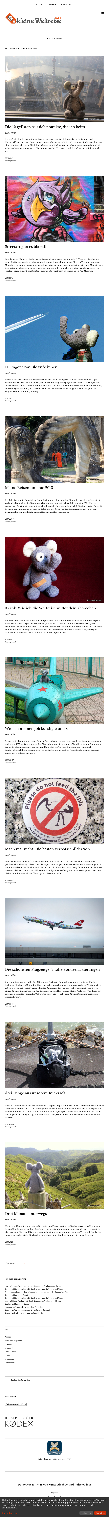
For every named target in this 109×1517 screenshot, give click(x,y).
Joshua (8, 1304)
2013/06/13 (9, 1004)
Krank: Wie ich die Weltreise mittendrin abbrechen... (51, 608)
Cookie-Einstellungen (20, 1380)
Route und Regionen (13, 1341)
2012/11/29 (9, 1242)
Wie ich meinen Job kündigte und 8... (37, 729)
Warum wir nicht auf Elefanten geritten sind (32, 1310)
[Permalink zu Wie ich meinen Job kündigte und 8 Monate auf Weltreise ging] (54, 690)
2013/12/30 (9, 519)
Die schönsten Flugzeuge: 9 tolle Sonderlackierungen (52, 969)
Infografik (53, 4)
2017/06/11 (9, 278)
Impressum (9, 1359)
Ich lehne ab (86, 1513)
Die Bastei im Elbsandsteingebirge (28, 1313)
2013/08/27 (9, 760)
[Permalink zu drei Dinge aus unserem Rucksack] (54, 1055)
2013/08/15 (9, 880)
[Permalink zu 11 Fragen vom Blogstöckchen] (54, 329)
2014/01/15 (9, 399)
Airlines (8, 1337)
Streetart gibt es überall (25, 247)
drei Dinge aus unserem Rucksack (35, 1093)
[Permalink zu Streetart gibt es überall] (54, 209)
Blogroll (8, 1355)
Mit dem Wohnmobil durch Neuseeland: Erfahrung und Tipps (36, 1286)
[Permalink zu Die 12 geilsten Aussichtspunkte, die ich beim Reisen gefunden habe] (54, 89)
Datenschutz (10, 1363)
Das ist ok (100, 1513)
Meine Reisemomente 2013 (29, 488)
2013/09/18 (9, 639)
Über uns (40, 4)
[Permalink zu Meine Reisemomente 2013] (54, 449)
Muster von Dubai (20, 1295)
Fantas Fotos (67, 4)
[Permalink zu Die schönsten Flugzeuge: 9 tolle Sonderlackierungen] (54, 931)
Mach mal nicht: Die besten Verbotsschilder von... (48, 849)
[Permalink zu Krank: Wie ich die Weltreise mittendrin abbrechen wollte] (54, 570)
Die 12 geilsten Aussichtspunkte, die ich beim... (46, 127)
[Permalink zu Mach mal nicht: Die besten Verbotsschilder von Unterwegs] (54, 811)
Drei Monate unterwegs (26, 1214)
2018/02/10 (9, 158)
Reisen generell (10, 161)
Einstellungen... (10, 1513)
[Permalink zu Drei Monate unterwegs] (54, 1175)
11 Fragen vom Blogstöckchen (31, 367)
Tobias (12, 132)
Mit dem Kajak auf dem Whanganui (29, 1307)
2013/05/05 (9, 1125)
